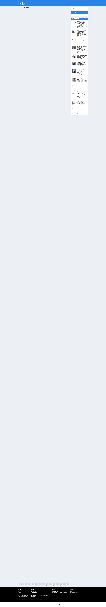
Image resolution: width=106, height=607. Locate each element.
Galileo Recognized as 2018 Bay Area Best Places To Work (33, 109)
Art (82, 2)
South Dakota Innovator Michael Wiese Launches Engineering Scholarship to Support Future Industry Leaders (82, 87)
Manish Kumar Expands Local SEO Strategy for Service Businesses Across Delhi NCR (81, 41)
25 (54, 584)
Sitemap (71, 594)
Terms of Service (34, 592)
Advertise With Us (54, 591)
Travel (86, 2)
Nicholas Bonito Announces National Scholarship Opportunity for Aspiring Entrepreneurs (82, 57)
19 (46, 584)
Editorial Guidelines (21, 597)
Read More (22, 16)
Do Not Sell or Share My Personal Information (39, 595)
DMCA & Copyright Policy (35, 597)
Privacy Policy (33, 591)
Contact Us (72, 591)
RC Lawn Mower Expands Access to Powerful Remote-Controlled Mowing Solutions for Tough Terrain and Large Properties (81, 33)
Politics (49, 2)
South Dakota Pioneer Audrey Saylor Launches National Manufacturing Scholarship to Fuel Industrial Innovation (81, 95)
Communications (27, 275)
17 (43, 584)
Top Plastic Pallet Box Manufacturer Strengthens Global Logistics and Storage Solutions (82, 110)
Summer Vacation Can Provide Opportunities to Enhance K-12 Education (38, 401)
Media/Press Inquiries (74, 592)
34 (67, 584)
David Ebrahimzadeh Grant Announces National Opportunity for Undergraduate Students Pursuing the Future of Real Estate (82, 49)
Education (26, 402)
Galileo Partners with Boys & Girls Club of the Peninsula (34, 12)
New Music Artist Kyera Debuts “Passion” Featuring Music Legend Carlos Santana (40, 454)
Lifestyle (71, 2)
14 (39, 584)
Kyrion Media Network (22, 599)
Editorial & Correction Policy (23, 595)
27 (57, 584)
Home (45, 2)
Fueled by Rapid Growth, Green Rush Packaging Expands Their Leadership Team (39, 514)
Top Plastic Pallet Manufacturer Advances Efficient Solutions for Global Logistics (81, 103)
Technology (65, 2)
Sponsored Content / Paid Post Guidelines (59, 592)
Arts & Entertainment (28, 353)
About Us (19, 592)
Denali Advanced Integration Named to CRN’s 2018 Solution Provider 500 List (39, 504)
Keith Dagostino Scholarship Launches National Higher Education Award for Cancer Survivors (82, 80)
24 (53, 584)
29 (60, 584)
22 (50, 584)
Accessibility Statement (22, 596)
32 (64, 584)
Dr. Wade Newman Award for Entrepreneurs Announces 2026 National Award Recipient (81, 64)
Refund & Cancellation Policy (36, 599)
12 (36, 584)
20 (47, 584)
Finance (59, 2)
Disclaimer (33, 596)
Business (54, 2)
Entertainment (77, 2)
